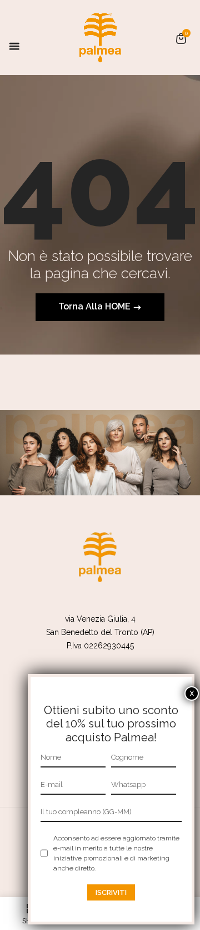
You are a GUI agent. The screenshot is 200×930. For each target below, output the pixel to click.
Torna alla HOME (95, 306)
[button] (181, 38)
